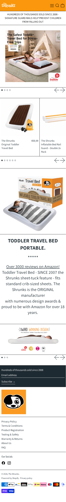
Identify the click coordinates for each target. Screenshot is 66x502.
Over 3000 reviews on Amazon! (33, 266)
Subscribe (6, 381)
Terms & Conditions (11, 425)
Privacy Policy (9, 421)
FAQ (3, 447)
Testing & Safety (10, 434)
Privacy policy (26, 478)
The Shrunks (13, 474)
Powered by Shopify (10, 478)
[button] (57, 5)
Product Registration (12, 430)
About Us (6, 443)
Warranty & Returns (11, 438)
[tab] (2, 90)
